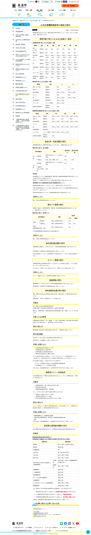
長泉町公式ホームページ (24, 20)
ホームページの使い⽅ (52, 527)
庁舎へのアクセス (19, 527)
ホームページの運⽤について (69, 527)
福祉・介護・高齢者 (33, 20)
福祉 (40, 20)
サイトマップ (39, 527)
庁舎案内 (30, 527)
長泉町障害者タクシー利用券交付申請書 (43, 415)
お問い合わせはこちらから (39, 516)
